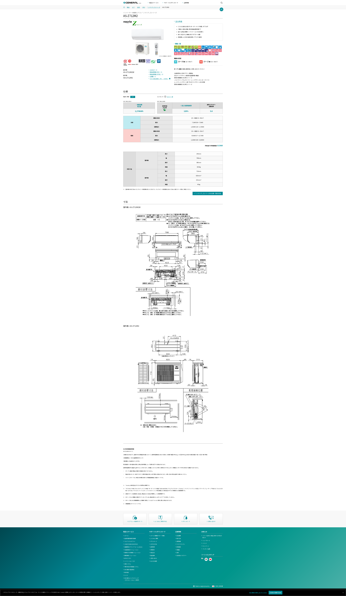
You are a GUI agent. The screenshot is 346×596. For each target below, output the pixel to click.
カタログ (152, 70)
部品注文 (152, 552)
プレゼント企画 (206, 549)
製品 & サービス (128, 532)
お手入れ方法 (153, 544)
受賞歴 (178, 550)
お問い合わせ (153, 558)
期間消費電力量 (139, 105)
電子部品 (126, 572)
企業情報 (178, 532)
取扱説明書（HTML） (155, 74)
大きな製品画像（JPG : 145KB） (159, 78)
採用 (177, 552)
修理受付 (152, 550)
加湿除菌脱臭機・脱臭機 (130, 538)
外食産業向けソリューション (131, 550)
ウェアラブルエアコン (129, 541)
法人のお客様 (153, 561)
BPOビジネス (127, 558)
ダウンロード (153, 541)
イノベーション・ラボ (129, 561)
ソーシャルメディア (207, 555)
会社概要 (178, 535)
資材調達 (178, 547)
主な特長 (178, 21)
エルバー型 (170, 97)
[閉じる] (343, 593)
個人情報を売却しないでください (258, 592)
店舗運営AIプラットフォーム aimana (133, 547)
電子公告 (178, 538)
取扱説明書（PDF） (155, 72)
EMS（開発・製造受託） (129, 569)
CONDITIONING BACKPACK (131, 544)
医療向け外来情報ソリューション (132, 552)
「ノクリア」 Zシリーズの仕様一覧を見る (208, 193)
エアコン (126, 535)
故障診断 (152, 547)
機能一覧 (178, 44)
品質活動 (178, 541)
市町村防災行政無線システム (131, 567)
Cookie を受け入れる (275, 592)
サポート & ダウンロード (157, 532)
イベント (204, 543)
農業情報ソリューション (130, 555)
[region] (173, 593)
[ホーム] (124, 7)
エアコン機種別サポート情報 (157, 535)
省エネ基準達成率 (187, 105)
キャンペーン (205, 546)
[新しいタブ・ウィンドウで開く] (202, 559)
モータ (126, 575)
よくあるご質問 (154, 538)
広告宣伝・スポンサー (181, 555)
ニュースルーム (206, 540)
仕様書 (152, 76)
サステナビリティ (180, 544)
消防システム (127, 564)
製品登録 (152, 555)
